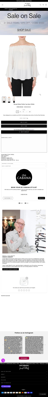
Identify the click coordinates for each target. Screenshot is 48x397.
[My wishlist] (43, 5)
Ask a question (6, 166)
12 (26, 111)
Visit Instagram (24, 358)
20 (29, 111)
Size (24, 109)
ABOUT (3, 374)
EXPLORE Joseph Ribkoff (10, 269)
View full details (7, 198)
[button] (24, 129)
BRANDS (3, 377)
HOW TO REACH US (6, 382)
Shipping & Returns (7, 163)
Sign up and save (6, 371)
